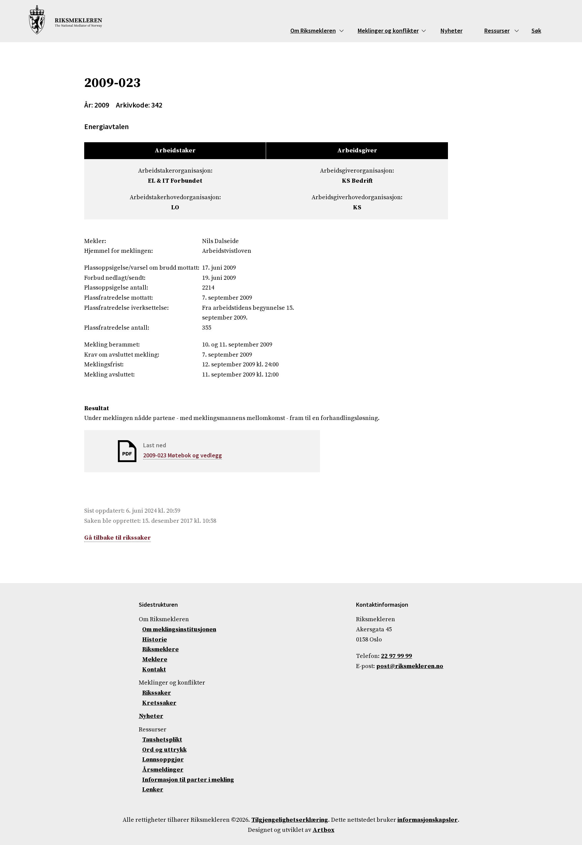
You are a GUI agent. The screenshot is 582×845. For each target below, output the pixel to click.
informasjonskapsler (427, 820)
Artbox (323, 830)
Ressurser (497, 30)
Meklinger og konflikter (388, 30)
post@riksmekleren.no (409, 666)
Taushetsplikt (162, 740)
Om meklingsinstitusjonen (179, 629)
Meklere (154, 659)
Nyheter (451, 30)
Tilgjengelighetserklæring (289, 820)
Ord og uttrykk (164, 750)
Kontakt (154, 669)
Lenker (152, 789)
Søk (536, 30)
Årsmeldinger (163, 770)
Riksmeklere (160, 649)
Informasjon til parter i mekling (188, 780)
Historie (154, 639)
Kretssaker (159, 703)
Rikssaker (156, 693)
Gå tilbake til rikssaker (117, 538)
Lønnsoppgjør (163, 759)
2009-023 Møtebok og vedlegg (182, 455)
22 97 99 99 (396, 656)
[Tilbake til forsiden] (65, 21)
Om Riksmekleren (313, 30)
